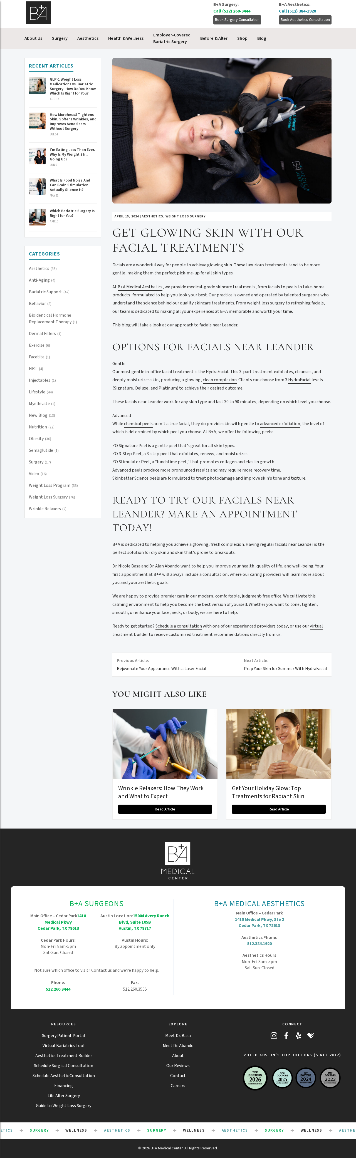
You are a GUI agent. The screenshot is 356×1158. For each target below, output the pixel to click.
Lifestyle (41, 392)
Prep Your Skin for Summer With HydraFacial (285, 665)
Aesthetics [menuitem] (87, 38)
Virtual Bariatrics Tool (64, 1046)
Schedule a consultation (178, 626)
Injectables (42, 380)
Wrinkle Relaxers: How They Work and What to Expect (161, 792)
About (178, 1056)
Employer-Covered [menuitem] (172, 38)
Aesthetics (43, 269)
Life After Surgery (64, 1096)
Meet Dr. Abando (178, 1046)
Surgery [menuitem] (60, 38)
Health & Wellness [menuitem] (126, 38)
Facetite (39, 357)
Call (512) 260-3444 (231, 11)
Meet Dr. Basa (178, 1036)
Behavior (40, 304)
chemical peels (138, 423)
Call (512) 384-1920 (297, 11)
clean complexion (220, 379)
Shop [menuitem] (242, 38)
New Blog (42, 415)
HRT (36, 369)
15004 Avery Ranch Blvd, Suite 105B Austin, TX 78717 (144, 922)
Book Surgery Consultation (237, 20)
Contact (178, 1076)
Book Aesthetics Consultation (305, 20)
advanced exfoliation (280, 423)
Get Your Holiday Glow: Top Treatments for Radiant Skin (268, 792)
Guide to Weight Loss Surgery (63, 1106)
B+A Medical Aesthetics (140, 287)
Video (38, 474)
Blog (261, 38)
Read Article (165, 809)
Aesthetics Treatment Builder (63, 1056)
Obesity (40, 439)
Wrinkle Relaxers (47, 509)
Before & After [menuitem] (214, 38)
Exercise (39, 345)
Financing (63, 1086)
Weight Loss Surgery (52, 497)
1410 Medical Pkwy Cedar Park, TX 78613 (62, 922)
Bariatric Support (49, 292)
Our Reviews (178, 1066)
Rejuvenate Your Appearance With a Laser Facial (161, 665)
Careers (178, 1086)
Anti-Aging (42, 280)
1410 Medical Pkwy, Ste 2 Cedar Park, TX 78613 (259, 922)
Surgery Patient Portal (63, 1036)
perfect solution (128, 552)
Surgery (40, 462)
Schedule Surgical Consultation (63, 1066)
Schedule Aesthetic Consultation (64, 1076)
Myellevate (42, 404)
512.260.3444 (58, 989)
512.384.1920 (259, 944)
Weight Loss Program (53, 485)
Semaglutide (44, 450)
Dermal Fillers (45, 334)
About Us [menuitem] (33, 38)
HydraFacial (299, 379)
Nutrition (42, 427)
